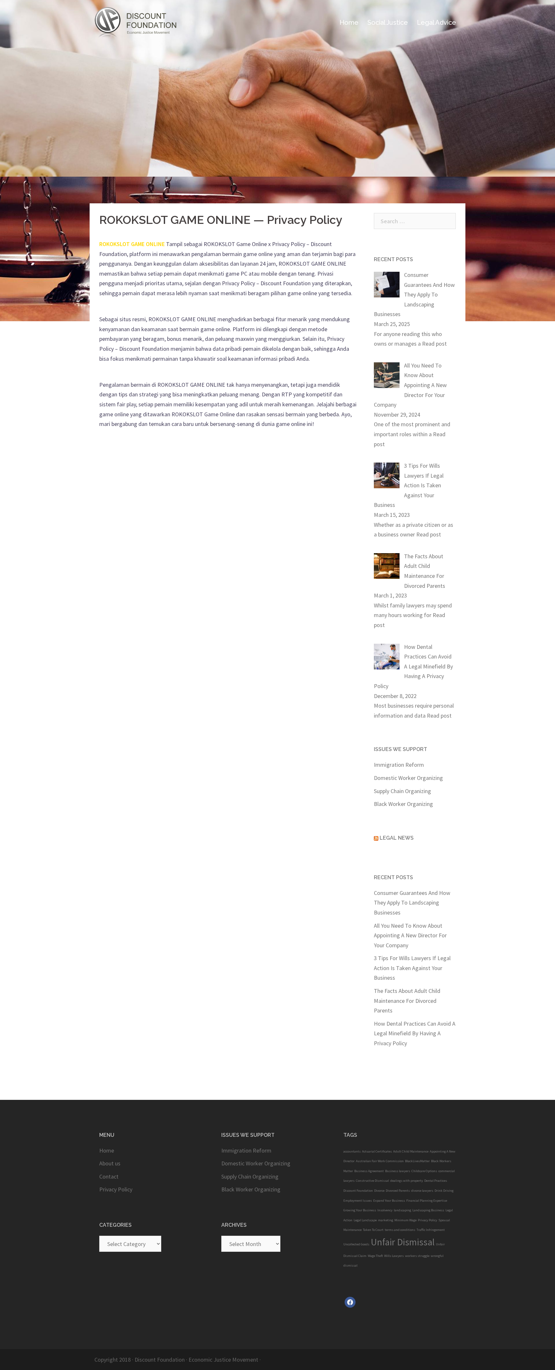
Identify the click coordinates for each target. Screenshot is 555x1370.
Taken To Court (373, 1230)
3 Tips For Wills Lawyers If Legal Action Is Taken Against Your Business (412, 967)
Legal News (397, 838)
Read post (434, 343)
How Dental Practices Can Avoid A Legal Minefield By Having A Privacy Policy (414, 1033)
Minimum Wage (405, 1220)
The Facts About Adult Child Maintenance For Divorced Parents (407, 1000)
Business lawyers (397, 1171)
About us (109, 1163)
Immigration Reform (399, 764)
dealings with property (406, 1181)
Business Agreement (369, 1171)
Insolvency (384, 1210)
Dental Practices (435, 1181)
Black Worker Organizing (403, 804)
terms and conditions (400, 1230)
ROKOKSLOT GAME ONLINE (132, 244)
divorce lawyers (422, 1191)
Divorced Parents (398, 1191)
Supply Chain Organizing (402, 791)
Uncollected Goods (356, 1244)
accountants (352, 1151)
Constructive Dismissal (372, 1181)
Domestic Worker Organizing (408, 778)
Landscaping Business (428, 1210)
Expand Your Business (389, 1200)
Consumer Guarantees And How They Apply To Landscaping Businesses (412, 902)
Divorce (379, 1191)
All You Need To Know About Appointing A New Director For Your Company (410, 935)
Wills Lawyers (394, 1256)
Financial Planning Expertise (426, 1200)
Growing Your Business (359, 1210)
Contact (109, 1176)
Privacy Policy (115, 1189)
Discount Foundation (358, 1191)
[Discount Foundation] (142, 21)
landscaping (402, 1210)
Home (348, 22)
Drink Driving (444, 1191)
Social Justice (387, 22)
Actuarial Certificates (377, 1151)
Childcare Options (424, 1171)
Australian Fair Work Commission (380, 1161)
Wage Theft (375, 1256)
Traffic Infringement (431, 1230)
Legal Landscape (365, 1220)
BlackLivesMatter (417, 1161)
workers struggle (417, 1256)
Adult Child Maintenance (410, 1151)
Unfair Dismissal (403, 1242)
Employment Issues (357, 1200)
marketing (385, 1220)
